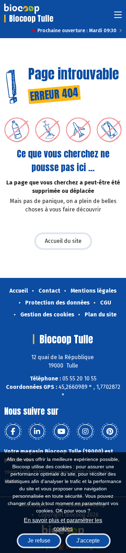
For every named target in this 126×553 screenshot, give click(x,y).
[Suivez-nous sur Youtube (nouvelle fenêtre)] (61, 431)
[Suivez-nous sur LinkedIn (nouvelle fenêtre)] (37, 431)
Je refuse (39, 541)
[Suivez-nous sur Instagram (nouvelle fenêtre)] (85, 431)
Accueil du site (63, 241)
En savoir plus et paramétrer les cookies (63, 523)
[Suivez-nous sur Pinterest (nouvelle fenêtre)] (109, 431)
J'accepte (88, 541)
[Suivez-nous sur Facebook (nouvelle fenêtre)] (13, 431)
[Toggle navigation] (118, 17)
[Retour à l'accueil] (21, 9)
